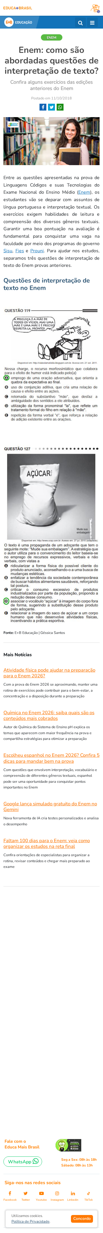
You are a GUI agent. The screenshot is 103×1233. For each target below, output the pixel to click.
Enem (84, 192)
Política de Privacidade (30, 1221)
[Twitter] (51, 107)
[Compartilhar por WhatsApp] (60, 107)
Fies (19, 251)
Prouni (37, 251)
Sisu (7, 251)
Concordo (82, 1218)
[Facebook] (43, 107)
